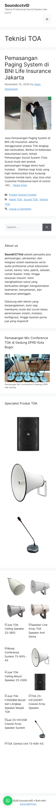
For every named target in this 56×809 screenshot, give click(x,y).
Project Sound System (23, 194)
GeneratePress (28, 804)
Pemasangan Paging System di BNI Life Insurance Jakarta (28, 68)
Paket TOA (15, 199)
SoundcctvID (17, 5)
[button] (7, 800)
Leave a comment (20, 208)
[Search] (46, 227)
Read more (20, 185)
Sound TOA (31, 199)
